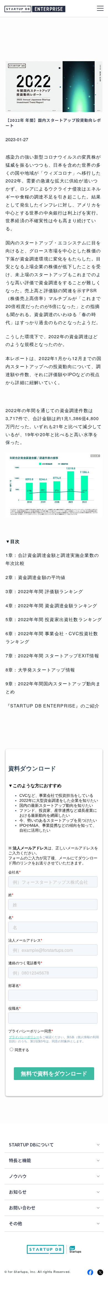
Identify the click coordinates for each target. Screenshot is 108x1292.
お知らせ (18, 1191)
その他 (15, 1223)
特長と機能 (20, 1160)
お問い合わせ (22, 1207)
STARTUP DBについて (31, 1144)
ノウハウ (18, 1176)
